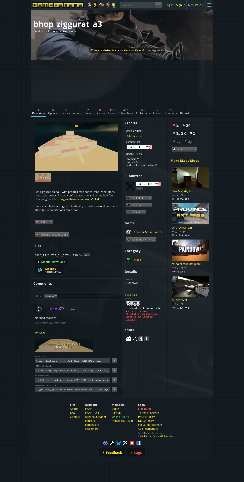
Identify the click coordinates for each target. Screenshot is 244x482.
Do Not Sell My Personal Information (156, 435)
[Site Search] (158, 5)
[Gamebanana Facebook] (138, 443)
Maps (138, 50)
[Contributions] (144, 136)
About (74, 409)
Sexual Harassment (150, 425)
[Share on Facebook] (140, 338)
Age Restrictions (148, 428)
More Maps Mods (184, 160)
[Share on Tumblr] (146, 338)
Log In (169, 5)
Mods (127, 50)
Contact (75, 417)
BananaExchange (96, 417)
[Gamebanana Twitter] (125, 443)
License (131, 295)
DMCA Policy (146, 421)
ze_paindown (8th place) (187, 264)
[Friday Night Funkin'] (89, 5)
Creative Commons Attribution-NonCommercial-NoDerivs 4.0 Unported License (143, 315)
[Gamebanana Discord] (105, 443)
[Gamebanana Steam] (112, 443)
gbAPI (88, 409)
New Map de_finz (182, 191)
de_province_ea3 (182, 227)
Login (115, 409)
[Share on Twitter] (134, 338)
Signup (180, 5)
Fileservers (91, 428)
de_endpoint (179, 300)
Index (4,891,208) (122, 421)
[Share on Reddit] (128, 338)
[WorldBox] (102, 5)
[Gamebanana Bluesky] (118, 443)
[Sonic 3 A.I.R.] (96, 5)
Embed (39, 333)
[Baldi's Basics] (114, 5)
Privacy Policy (146, 417)
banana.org (92, 425)
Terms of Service (148, 413)
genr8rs (90, 421)
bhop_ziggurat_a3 (154, 50)
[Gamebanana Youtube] (132, 443)
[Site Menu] (209, 5)
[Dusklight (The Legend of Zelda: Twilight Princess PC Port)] (108, 5)
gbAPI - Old (92, 413)
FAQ (72, 413)
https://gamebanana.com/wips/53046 (77, 199)
